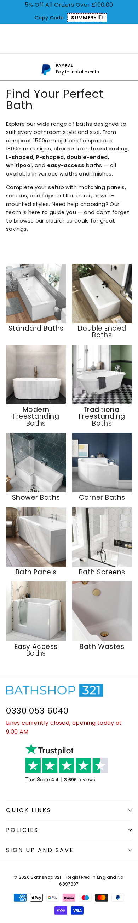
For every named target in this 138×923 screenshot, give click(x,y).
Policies (22, 830)
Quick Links (28, 810)
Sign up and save (40, 850)
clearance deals (67, 220)
